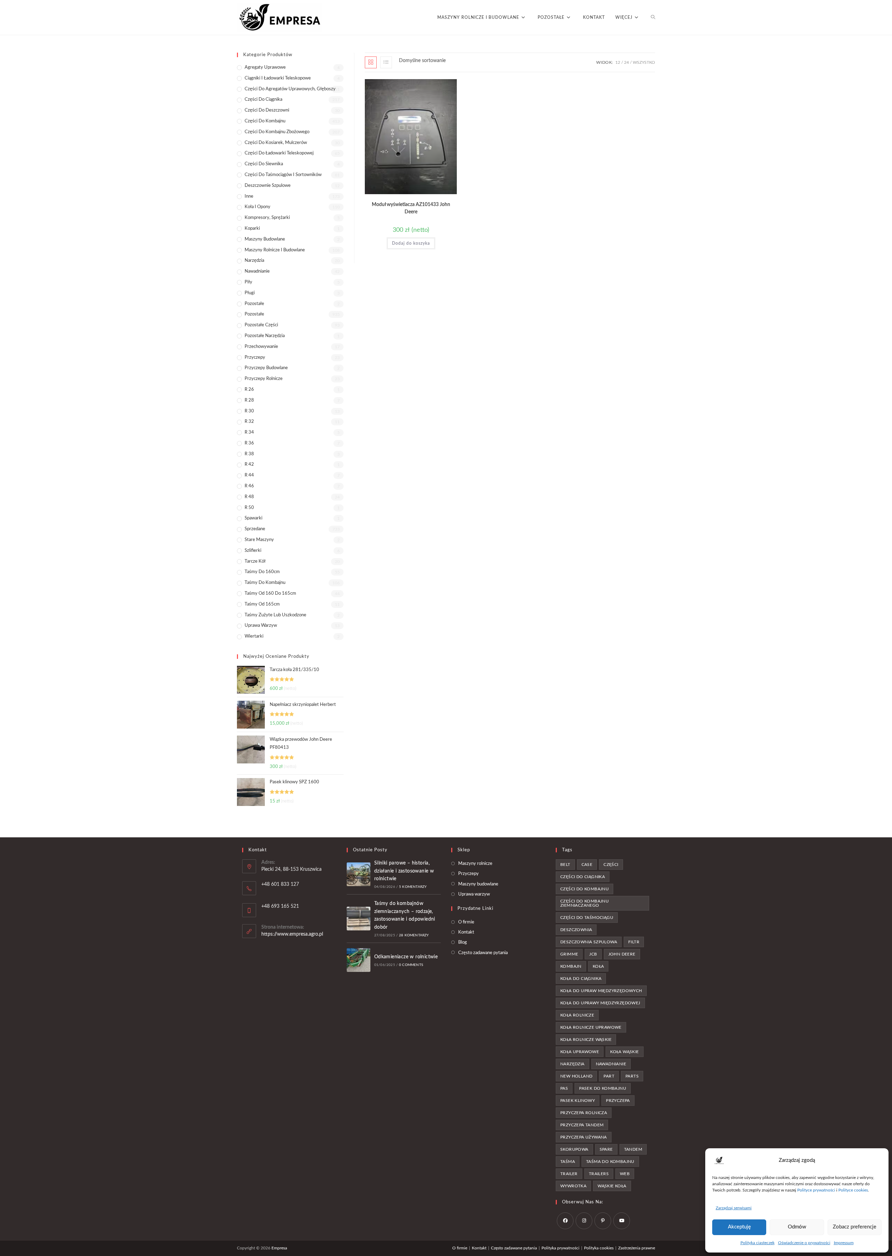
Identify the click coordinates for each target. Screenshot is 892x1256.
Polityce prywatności (816, 1190)
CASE (587, 864)
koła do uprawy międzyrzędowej (600, 1003)
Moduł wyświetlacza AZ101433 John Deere (411, 208)
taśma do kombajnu (610, 1161)
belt (565, 864)
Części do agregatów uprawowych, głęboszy (290, 89)
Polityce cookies (853, 1190)
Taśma (567, 1161)
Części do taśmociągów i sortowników (283, 175)
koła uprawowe (579, 1052)
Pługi (250, 293)
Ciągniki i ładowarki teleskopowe (278, 78)
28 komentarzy (414, 935)
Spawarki (253, 518)
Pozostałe (254, 304)
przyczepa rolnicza (583, 1113)
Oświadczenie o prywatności (804, 1243)
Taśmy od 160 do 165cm (270, 593)
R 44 (249, 475)
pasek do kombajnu (602, 1088)
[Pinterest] (602, 1220)
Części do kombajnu (265, 121)
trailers (599, 1174)
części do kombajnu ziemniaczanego (584, 903)
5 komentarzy (412, 887)
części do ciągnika (582, 877)
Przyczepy (255, 357)
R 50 (249, 507)
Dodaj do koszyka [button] (411, 243)
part (608, 1076)
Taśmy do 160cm (262, 572)
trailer (569, 1174)
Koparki (252, 228)
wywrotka (573, 1186)
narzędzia (572, 1064)
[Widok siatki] (371, 62)
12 (617, 62)
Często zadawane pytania (483, 953)
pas (564, 1088)
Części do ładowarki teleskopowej (279, 153)
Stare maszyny (259, 540)
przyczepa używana (583, 1137)
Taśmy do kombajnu (265, 582)
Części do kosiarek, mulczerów (276, 142)
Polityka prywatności (560, 1248)
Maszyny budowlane (265, 239)
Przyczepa (618, 1100)
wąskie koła (612, 1186)
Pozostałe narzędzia (265, 336)
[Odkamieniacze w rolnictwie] (358, 960)
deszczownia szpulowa (588, 942)
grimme (569, 954)
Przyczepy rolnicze (264, 378)
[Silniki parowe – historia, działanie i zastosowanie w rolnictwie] (358, 874)
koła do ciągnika (580, 978)
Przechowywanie (261, 346)
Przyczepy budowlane (266, 368)
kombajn (571, 966)
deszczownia (576, 930)
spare (606, 1149)
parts (632, 1076)
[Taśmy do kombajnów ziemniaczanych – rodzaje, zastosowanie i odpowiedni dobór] (358, 918)
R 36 (249, 443)
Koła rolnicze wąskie (586, 1039)
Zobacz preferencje (854, 1227)
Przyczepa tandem (581, 1125)
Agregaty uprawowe (265, 67)
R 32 (249, 421)
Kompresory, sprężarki (267, 217)
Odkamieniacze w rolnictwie (406, 956)
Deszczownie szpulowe (268, 185)
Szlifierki (253, 550)
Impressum (844, 1243)
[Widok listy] (386, 62)
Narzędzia (254, 260)
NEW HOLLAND (576, 1076)
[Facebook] (565, 1220)
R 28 (249, 400)
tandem (633, 1149)
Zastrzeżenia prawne (636, 1248)
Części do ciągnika (263, 99)
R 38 (249, 454)
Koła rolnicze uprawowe (591, 1027)
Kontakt (466, 932)
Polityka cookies (599, 1248)
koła (598, 966)
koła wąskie (624, 1052)
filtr (633, 942)
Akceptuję (739, 1227)
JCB (593, 954)
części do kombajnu (584, 889)
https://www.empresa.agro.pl (292, 934)
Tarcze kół (255, 561)
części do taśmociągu (586, 917)
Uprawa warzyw (261, 625)
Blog (462, 942)
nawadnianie (611, 1064)
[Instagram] (584, 1220)
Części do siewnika (264, 164)
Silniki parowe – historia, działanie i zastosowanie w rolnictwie (404, 871)
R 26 (249, 389)
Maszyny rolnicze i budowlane (275, 250)
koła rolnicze (577, 1015)
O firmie (466, 922)
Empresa (279, 1248)
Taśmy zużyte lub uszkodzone (275, 615)
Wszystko (644, 62)
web (625, 1174)
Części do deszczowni (267, 110)
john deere (622, 954)
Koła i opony (257, 207)
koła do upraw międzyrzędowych (601, 991)
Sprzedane (255, 529)
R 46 (249, 486)
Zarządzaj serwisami (734, 1208)
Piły (248, 282)
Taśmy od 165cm (262, 604)
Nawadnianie (257, 271)
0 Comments (411, 965)
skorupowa (574, 1149)
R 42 (249, 464)
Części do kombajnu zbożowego (277, 132)
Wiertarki (254, 636)
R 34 (249, 432)
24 (626, 62)
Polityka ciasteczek (757, 1243)
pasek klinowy (577, 1100)
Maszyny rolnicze (475, 863)
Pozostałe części (261, 325)
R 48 (249, 497)
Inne (249, 196)
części (610, 864)
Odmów (797, 1227)
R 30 (249, 411)
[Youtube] (621, 1220)
